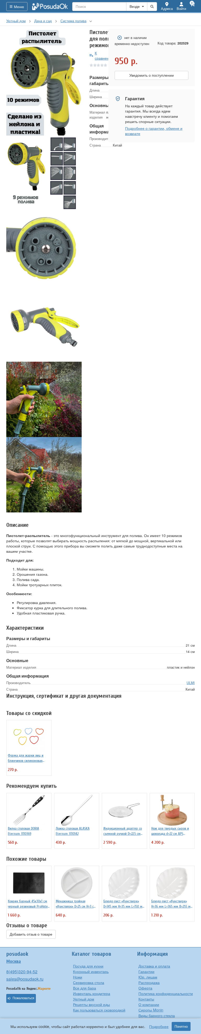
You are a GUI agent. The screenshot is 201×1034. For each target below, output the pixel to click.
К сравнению (104, 55)
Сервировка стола (88, 982)
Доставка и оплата (154, 966)
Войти (181, 8)
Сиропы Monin (150, 1010)
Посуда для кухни (88, 966)
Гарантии (146, 971)
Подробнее (159, 1026)
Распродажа (149, 982)
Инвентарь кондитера (91, 993)
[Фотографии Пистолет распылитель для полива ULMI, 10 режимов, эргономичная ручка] (44, 82)
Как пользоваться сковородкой (99, 1010)
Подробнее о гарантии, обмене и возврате (153, 131)
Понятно (181, 1026)
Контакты (146, 999)
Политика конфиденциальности (165, 993)
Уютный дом (83, 999)
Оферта (145, 988)
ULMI (191, 682)
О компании (148, 1004)
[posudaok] (50, 6)
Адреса (167, 8)
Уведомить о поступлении (151, 75)
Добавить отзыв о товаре (31, 934)
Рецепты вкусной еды (91, 1004)
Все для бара (84, 988)
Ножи (77, 977)
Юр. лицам (147, 977)
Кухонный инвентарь (91, 971)
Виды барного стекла (156, 1015)
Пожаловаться (23, 998)
